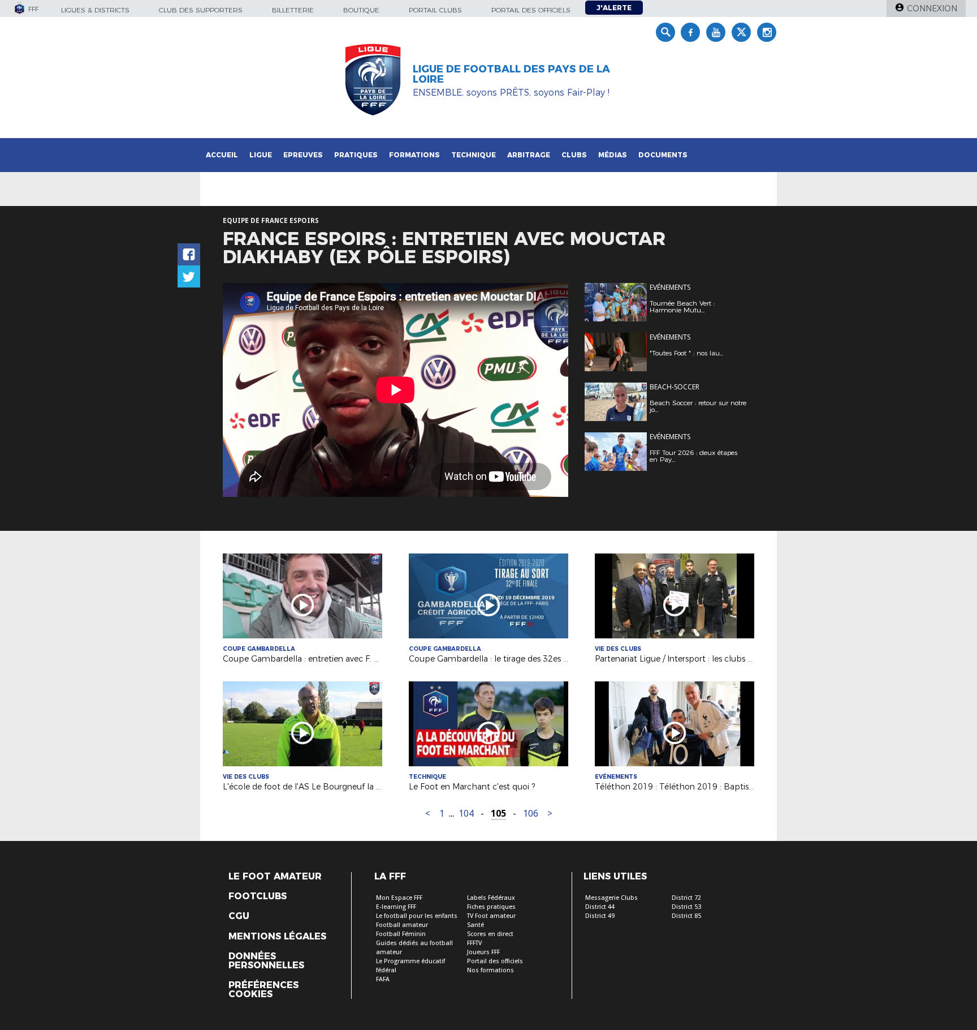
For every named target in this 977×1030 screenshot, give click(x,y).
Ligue (260, 155)
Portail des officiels (530, 10)
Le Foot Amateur (275, 876)
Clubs (574, 155)
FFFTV (474, 943)
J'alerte (614, 7)
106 (530, 813)
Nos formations (490, 970)
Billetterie (293, 10)
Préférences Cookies (263, 990)
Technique (473, 155)
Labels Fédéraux (491, 898)
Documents (663, 155)
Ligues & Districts (95, 10)
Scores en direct (490, 934)
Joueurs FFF (483, 952)
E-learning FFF (396, 907)
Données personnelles (266, 961)
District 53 (686, 907)
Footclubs (257, 896)
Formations (414, 155)
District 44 (600, 907)
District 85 (686, 916)
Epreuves (303, 155)
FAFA (383, 979)
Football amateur (402, 925)
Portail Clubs (435, 10)
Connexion (932, 8)
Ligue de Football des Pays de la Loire (511, 74)
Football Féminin (401, 934)
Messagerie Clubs (611, 898)
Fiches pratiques (491, 907)
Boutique (361, 10)
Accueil (222, 155)
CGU (238, 916)
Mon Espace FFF (399, 898)
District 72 (686, 898)
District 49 (600, 916)
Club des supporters (201, 10)
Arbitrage (528, 155)
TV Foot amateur (491, 916)
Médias (612, 155)
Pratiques (356, 155)
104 (466, 813)
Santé (475, 925)
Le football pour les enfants (416, 916)
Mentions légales (277, 936)
